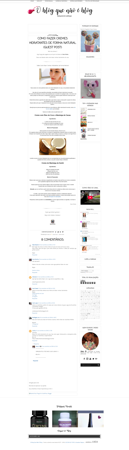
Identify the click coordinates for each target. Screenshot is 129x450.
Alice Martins (35, 259)
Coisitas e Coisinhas (86, 222)
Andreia (97, 291)
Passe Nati (84, 311)
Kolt (84, 305)
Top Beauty (84, 317)
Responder (34, 255)
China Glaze (91, 295)
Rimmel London (97, 314)
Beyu (81, 294)
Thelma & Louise (97, 315)
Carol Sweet (35, 288)
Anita (82, 292)
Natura (85, 309)
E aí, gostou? (35, 324)
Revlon (92, 314)
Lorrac (87, 306)
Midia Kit (39, 1)
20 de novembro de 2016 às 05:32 (46, 303)
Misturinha (86, 308)
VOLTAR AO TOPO (70, 442)
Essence (88, 299)
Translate (90, 272)
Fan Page (34, 295)
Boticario (97, 294)
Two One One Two (91, 317)
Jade (97, 304)
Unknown (34, 277)
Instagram (34, 296)
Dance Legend (86, 298)
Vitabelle (89, 318)
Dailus (82, 298)
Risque (83, 315)
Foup (87, 301)
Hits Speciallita (95, 302)
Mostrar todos (97, 254)
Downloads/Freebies (76, 1)
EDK (99, 298)
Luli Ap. (34, 331)
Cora (84, 297)
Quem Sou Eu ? (90, 122)
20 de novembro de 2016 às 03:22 (46, 288)
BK (91, 292)
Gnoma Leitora (36, 270)
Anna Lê (38, 346)
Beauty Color (95, 292)
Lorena (83, 306)
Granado (82, 302)
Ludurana (92, 306)
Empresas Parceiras (61, 1)
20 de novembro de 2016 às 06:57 (48, 317)
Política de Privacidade (92, 1)
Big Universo (86, 294)
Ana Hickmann (90, 291)
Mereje (97, 306)
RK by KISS (96, 312)
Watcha (96, 318)
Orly (95, 309)
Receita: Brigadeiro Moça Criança (89, 29)
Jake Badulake (85, 231)
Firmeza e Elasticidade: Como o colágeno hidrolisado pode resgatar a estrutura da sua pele (92, 248)
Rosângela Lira (35, 317)
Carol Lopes (35, 303)
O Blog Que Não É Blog (36, 442)
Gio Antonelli (96, 301)
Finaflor (94, 299)
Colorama (97, 295)
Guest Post (55, 234)
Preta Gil (97, 311)
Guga (86, 302)
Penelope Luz (91, 311)
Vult (93, 318)
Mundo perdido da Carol (38, 293)
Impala (82, 304)
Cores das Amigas (92, 297)
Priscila (82, 312)
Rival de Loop (90, 315)
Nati (81, 309)
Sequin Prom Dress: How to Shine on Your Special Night (92, 223)
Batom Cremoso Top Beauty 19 (92, 214)
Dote (95, 298)
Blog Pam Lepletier (86, 236)
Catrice (85, 295)
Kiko (81, 305)
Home (32, 1)
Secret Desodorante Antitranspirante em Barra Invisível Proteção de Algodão (92, 238)
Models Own (92, 308)
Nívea (89, 309)
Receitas (83, 314)
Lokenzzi (98, 305)
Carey (81, 295)
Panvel (98, 309)
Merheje (82, 308)
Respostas (36, 344)
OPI (92, 309)
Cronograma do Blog (91, 109)
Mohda (96, 308)
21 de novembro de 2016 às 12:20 (50, 346)
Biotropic (92, 294)
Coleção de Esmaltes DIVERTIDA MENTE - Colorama (93, 129)
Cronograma (49, 1)
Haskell (89, 302)
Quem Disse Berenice (89, 312)
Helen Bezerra (35, 245)
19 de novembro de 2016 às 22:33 (47, 259)
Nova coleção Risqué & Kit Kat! (88, 232)
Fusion (90, 301)
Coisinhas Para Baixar (92, 135)
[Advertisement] (53, 28)
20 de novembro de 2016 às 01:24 (45, 277)
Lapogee (93, 305)
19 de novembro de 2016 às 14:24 (47, 245)
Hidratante (61, 234)
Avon (86, 292)
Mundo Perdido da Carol (87, 245)
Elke (83, 299)
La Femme (88, 305)
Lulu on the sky (85, 212)
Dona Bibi (91, 298)
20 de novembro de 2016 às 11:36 (44, 331)
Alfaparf (82, 291)
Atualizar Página (80, 442)
